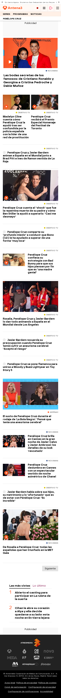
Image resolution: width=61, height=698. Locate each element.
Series (6, 14)
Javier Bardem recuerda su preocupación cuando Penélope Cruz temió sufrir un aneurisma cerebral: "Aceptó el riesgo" (27, 344)
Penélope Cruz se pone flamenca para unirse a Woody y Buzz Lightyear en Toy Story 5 (30, 367)
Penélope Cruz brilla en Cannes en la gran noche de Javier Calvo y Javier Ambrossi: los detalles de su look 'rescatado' (42, 443)
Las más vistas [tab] (19, 585)
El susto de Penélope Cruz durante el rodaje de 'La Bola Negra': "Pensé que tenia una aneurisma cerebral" (27, 419)
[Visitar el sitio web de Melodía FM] (15, 664)
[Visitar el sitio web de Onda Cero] (37, 658)
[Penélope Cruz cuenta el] (30, 185)
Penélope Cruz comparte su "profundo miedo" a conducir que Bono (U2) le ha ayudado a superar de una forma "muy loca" (28, 236)
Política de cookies (47, 683)
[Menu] (57, 8)
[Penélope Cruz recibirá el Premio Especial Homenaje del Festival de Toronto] (44, 102)
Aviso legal (10, 683)
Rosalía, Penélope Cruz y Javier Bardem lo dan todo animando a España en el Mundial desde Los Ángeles (29, 321)
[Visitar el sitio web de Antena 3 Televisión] (12, 651)
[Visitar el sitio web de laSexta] (24, 651)
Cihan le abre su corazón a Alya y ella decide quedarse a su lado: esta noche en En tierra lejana (32, 612)
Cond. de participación (15, 687)
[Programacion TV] (44, 8)
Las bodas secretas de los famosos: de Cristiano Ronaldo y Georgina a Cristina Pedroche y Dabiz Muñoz (28, 80)
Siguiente (50, 568)
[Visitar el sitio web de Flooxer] (46, 664)
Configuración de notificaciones (23, 691)
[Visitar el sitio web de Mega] (12, 658)
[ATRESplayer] (50, 8)
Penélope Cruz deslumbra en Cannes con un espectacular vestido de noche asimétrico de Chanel (42, 470)
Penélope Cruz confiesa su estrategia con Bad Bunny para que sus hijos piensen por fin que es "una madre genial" (41, 263)
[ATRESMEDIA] (30, 643)
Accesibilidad (46, 691)
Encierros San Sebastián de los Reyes (37, 2)
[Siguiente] (59, 2)
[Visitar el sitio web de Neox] (37, 651)
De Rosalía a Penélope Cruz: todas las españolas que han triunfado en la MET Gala (28, 550)
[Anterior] (2, 2)
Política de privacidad (26, 683)
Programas (20, 14)
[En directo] (37, 8)
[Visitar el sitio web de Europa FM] (49, 658)
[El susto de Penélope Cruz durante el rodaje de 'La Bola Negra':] (30, 394)
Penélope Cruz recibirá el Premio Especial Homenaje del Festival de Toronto (43, 122)
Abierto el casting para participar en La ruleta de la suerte (33, 596)
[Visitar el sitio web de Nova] (49, 651)
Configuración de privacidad (42, 687)
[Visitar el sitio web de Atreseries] (24, 658)
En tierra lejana (12, 2)
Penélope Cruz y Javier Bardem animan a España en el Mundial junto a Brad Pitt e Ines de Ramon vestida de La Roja (29, 157)
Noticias (36, 14)
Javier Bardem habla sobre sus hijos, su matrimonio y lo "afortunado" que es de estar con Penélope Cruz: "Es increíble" (28, 496)
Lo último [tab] (39, 585)
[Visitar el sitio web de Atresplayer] (30, 664)
